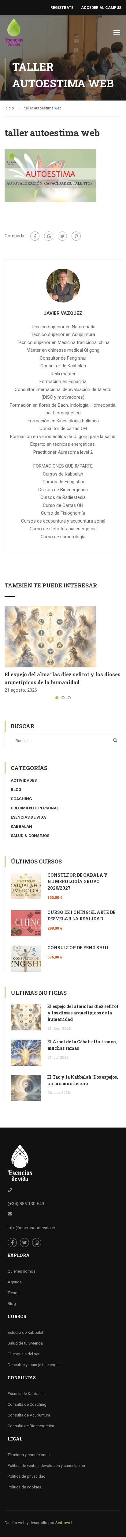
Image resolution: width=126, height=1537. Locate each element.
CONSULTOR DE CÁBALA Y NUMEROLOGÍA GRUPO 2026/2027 (77, 881)
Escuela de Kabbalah (26, 1393)
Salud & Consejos (30, 835)
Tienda (14, 1292)
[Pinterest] (76, 236)
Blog (16, 789)
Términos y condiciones (29, 1454)
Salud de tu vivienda (25, 1343)
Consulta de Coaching (27, 1404)
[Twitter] (62, 236)
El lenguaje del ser (23, 1354)
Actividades (24, 780)
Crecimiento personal (35, 808)
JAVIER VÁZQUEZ (63, 313)
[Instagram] (36, 1242)
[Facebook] (34, 236)
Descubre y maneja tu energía (34, 1364)
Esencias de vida (28, 817)
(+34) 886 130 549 (26, 1204)
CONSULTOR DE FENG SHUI (77, 947)
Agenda (15, 1282)
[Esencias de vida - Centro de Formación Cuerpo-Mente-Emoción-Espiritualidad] (14, 33)
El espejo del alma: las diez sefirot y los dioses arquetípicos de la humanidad (82, 1012)
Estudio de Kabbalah (26, 1332)
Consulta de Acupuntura (29, 1415)
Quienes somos (21, 1271)
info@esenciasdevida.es (32, 1228)
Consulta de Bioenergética (31, 1426)
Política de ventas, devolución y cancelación (46, 1465)
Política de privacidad (27, 1476)
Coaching (21, 798)
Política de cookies (24, 1487)
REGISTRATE (61, 8)
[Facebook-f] (12, 1242)
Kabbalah (21, 826)
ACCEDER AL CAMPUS (101, 8)
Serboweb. (65, 1522)
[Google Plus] (48, 236)
